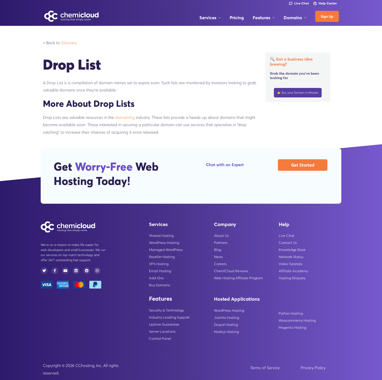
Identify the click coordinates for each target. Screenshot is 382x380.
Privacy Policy (313, 367)
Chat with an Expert (225, 164)
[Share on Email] (27, 172)
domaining (125, 117)
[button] (218, 18)
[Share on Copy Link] (27, 128)
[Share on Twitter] (27, 139)
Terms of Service (265, 367)
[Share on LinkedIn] (27, 161)
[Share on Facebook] (27, 150)
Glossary (69, 42)
